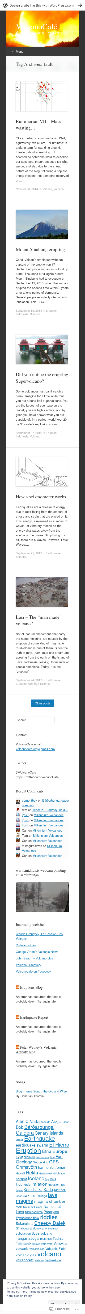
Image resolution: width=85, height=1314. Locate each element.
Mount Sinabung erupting (40, 249)
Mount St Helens (32, 1207)
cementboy (29, 800)
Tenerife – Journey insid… (50, 809)
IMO (53, 1179)
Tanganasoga (27, 1238)
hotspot (21, 1179)
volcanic (22, 1248)
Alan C (22, 1121)
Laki (26, 1195)
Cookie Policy (23, 1296)
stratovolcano (38, 1228)
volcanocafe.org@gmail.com (35, 749)
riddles (49, 1216)
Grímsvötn (26, 1166)
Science (47, 189)
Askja (56, 1121)
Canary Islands (49, 1133)
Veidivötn (47, 1244)
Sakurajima (24, 1223)
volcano (49, 1253)
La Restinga (39, 1196)
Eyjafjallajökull (25, 1157)
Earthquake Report (34, 1017)
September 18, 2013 (29, 310)
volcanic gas (26, 1254)
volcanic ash (37, 1249)
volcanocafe (25, 1260)
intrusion (54, 1184)
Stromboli (53, 1228)
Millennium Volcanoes (49, 815)
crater (19, 1139)
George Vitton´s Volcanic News (37, 951)
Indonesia (22, 314)
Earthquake (53, 553)
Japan (19, 1190)
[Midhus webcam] (42, 910)
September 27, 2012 (29, 433)
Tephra (58, 1238)
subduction (23, 1233)
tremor (36, 1244)
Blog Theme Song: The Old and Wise (41, 1091)
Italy (62, 1184)
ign (47, 1179)
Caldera (25, 1132)
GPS (54, 1161)
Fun (59, 1156)
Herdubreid (45, 1173)
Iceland (36, 1178)
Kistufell (60, 1189)
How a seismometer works (41, 496)
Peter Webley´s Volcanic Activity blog (36, 1049)
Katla (48, 1189)
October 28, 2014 (27, 189)
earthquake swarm (32, 1145)
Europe (59, 1151)
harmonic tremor (51, 1167)
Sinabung (22, 1228)
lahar (19, 1196)
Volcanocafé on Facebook (33, 971)
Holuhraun (59, 1173)
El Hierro (59, 1144)
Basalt (65, 1122)
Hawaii (20, 1173)
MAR (19, 1207)
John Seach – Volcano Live (34, 958)
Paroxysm (51, 1211)
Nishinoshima (34, 1212)
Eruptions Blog (31, 987)
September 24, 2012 (29, 680)
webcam (39, 1260)
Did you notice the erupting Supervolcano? (42, 377)
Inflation (39, 1184)
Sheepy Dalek (49, 1222)
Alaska (35, 1121)
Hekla (32, 1172)
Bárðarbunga (39, 1126)
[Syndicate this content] (17, 987)
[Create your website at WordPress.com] (42, 5)
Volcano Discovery (28, 964)
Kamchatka (33, 1189)
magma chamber (49, 1201)
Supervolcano (42, 1233)
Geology (33, 683)
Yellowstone (53, 1260)
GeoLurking (40, 1162)
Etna (46, 1151)
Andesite (45, 1122)
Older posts (43, 703)
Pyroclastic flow (27, 1217)
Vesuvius (60, 1243)
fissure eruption (45, 1157)
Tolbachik (23, 1243)
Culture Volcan (26, 945)
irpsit (25, 815)
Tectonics (46, 1238)
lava (52, 1194)
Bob (19, 1127)
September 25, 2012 (29, 553)
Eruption (51, 310)
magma (24, 1200)
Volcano (59, 189)
